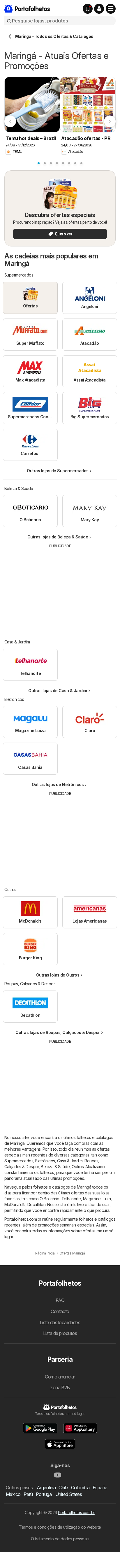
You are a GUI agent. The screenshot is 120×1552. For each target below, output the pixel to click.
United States (68, 1494)
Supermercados (18, 1160)
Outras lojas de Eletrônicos (58, 784)
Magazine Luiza (97, 1198)
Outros (78, 1166)
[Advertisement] (60, 589)
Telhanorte (71, 1198)
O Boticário (49, 1198)
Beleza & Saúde (55, 1166)
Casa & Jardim (69, 1160)
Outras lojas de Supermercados (57, 470)
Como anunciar (60, 1377)
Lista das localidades (60, 1322)
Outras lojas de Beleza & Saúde (57, 536)
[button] (99, 9)
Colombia (80, 1487)
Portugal (44, 1494)
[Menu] (111, 9)
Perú (28, 1494)
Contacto (60, 1311)
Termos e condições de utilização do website (60, 1527)
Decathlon (36, 1204)
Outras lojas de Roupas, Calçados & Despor (57, 1032)
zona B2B (60, 1387)
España (100, 1487)
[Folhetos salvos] (88, 9)
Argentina (46, 1487)
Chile (63, 1487)
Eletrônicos (45, 1160)
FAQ (60, 1300)
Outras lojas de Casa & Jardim (57, 690)
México (13, 1494)
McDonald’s (14, 1204)
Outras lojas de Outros (58, 974)
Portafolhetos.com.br (76, 1512)
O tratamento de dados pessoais (60, 1538)
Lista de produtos (60, 1333)
